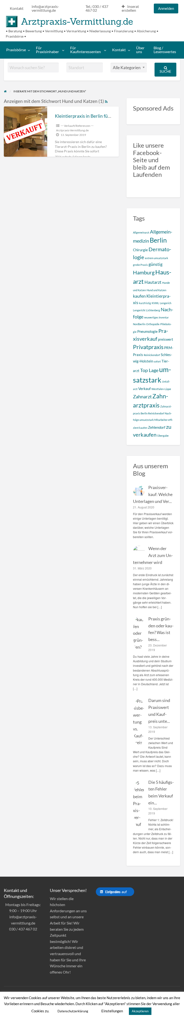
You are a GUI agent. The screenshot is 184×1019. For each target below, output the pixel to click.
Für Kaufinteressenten (85, 50)
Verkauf (144, 388)
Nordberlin (139, 324)
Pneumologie (147, 331)
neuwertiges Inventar (156, 317)
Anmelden (166, 8)
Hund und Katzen (156, 290)
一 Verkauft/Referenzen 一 (77, 126)
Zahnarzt (142, 396)
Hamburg (144, 272)
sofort (157, 361)
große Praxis (140, 264)
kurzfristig (145, 303)
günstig (155, 264)
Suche (165, 71)
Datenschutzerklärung (73, 1011)
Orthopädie (153, 324)
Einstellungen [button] (112, 1011)
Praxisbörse (16, 50)
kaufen (139, 296)
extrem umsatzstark (156, 258)
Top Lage (149, 370)
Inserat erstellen (130, 8)
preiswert (165, 339)
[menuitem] (17, 8)
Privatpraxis (148, 346)
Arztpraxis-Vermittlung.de (77, 21)
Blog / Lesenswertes (165, 50)
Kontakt (16, 8)
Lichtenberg (153, 310)
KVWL (155, 303)
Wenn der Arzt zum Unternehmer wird (153, 555)
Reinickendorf (152, 354)
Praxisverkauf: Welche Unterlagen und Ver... (152, 494)
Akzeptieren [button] (140, 1011)
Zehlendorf (156, 427)
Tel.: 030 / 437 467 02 (97, 8)
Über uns (140, 50)
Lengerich (165, 303)
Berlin (158, 240)
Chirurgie (140, 250)
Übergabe (163, 435)
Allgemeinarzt (141, 232)
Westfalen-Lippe (161, 388)
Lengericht (139, 310)
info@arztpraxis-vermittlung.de (45, 8)
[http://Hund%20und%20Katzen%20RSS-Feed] (106, 101)
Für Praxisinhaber (47, 50)
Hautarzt (152, 282)
